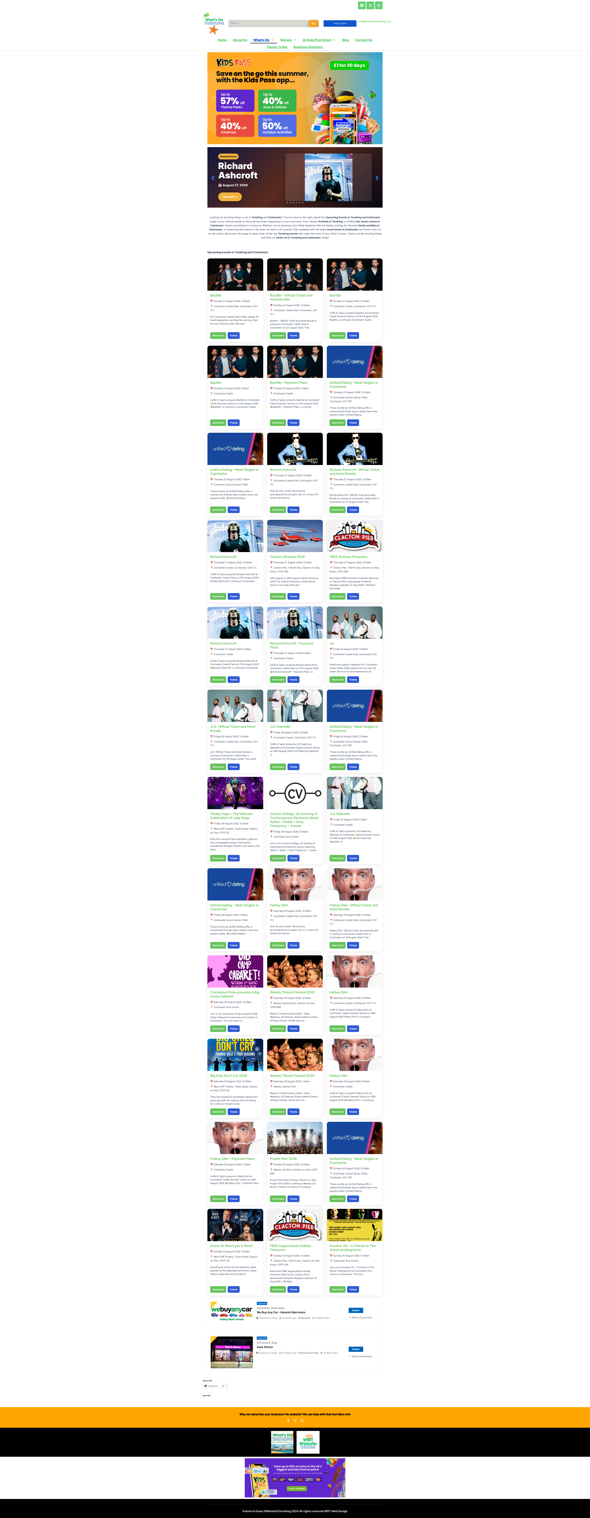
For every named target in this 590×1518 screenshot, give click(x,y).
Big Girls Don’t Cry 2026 (228, 1085)
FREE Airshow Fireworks (348, 566)
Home (222, 40)
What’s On (261, 40)
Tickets (234, 345)
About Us (240, 40)
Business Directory (308, 47)
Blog (345, 40)
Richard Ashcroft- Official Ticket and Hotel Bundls (355, 481)
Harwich (305, 1327)
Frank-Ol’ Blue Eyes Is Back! (231, 1255)
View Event (218, 345)
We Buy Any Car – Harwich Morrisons (281, 1321)
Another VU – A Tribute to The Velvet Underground (353, 1257)
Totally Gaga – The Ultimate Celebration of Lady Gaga (231, 825)
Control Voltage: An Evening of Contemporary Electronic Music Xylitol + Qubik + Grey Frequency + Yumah (294, 829)
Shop (274, 1352)
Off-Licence (263, 1352)
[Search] (313, 23)
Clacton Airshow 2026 (287, 566)
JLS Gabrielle (280, 736)
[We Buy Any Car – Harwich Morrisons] (232, 1323)
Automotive (263, 1317)
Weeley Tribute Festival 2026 (292, 1002)
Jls (332, 653)
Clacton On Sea (309, 1362)
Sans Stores (265, 1356)
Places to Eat (277, 47)
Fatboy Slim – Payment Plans (232, 1168)
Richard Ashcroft (283, 479)
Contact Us (363, 40)
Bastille (215, 305)
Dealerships (277, 1317)
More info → (230, 206)
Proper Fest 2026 (283, 1168)
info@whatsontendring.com (374, 21)
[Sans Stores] (232, 1362)
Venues (286, 40)
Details (356, 1319)
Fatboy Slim (279, 914)
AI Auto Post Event (317, 40)
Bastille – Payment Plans (289, 392)
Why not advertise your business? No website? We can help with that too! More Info (295, 1423)
